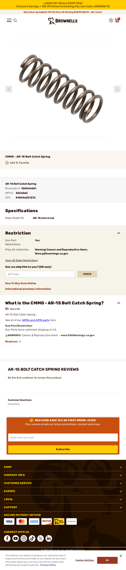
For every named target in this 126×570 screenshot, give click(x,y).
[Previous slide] (9, 89)
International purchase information (28, 288)
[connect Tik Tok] (32, 538)
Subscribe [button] (63, 449)
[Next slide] (117, 89)
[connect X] (40, 538)
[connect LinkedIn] (48, 538)
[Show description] (13, 341)
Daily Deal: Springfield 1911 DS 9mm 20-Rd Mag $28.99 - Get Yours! (63, 12)
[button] (9, 20)
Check (87, 274)
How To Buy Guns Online (20, 283)
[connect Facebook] (7, 538)
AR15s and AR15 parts (35, 320)
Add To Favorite (19, 162)
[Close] (120, 555)
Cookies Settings (85, 560)
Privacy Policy (48, 565)
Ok (107, 560)
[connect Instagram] (24, 538)
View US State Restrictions (21, 260)
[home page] (63, 21)
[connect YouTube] (15, 538)
